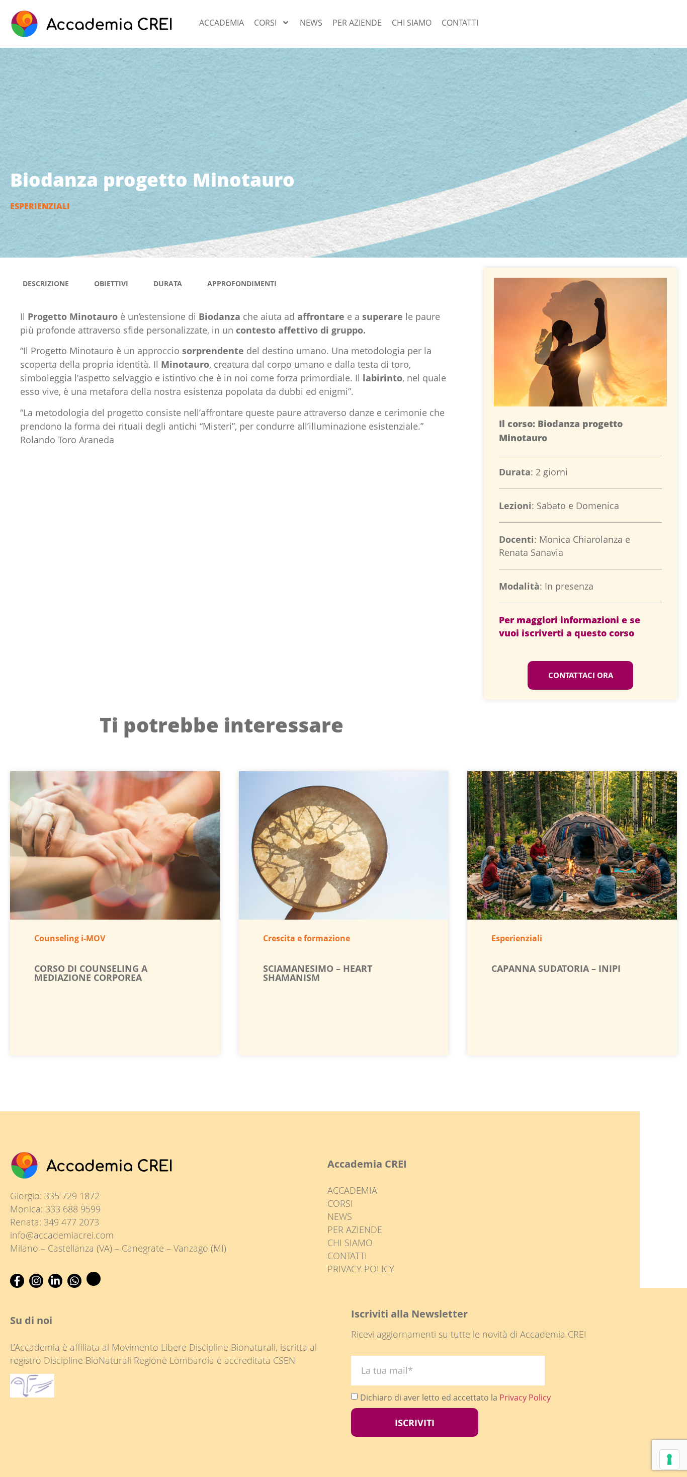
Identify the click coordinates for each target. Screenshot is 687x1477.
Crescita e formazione (306, 938)
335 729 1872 (72, 1196)
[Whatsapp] (74, 1281)
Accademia (221, 22)
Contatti (460, 22)
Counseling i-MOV (69, 938)
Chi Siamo (412, 22)
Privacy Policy (525, 1397)
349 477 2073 (71, 1222)
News (311, 22)
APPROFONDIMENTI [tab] (242, 283)
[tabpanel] (237, 382)
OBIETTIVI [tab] (111, 283)
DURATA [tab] (167, 283)
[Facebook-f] (17, 1281)
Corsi (265, 22)
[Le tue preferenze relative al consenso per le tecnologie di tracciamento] (669, 1459)
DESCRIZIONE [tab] (46, 283)
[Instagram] (36, 1281)
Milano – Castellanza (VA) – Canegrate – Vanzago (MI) (118, 1248)
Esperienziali (40, 206)
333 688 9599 (73, 1209)
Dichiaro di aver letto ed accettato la (455, 1397)
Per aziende (357, 22)
